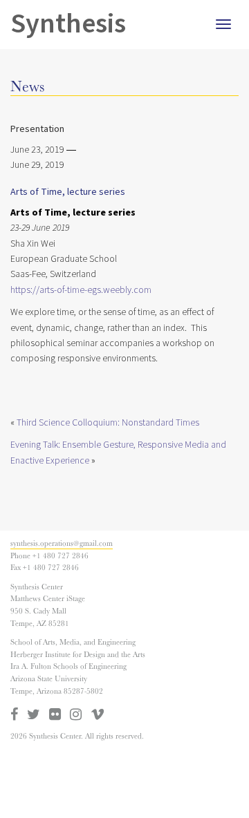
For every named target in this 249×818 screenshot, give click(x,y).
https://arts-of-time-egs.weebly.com (80, 290)
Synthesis (68, 24)
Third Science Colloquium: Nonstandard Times (108, 423)
